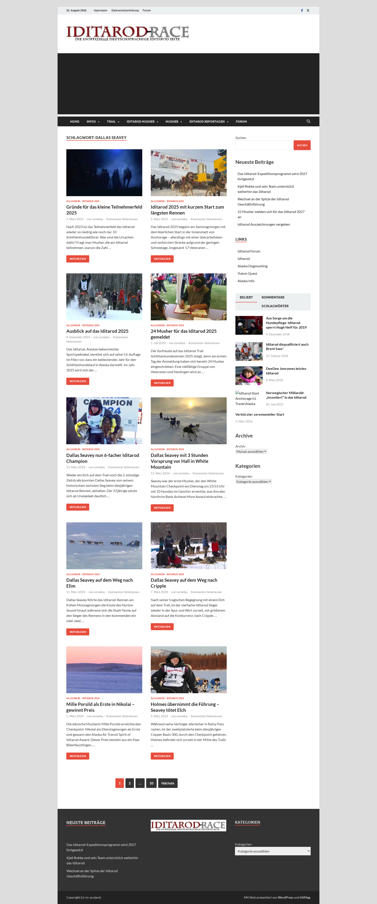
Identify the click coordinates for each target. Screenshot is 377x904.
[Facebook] (302, 10)
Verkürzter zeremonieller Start (259, 414)
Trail (111, 121)
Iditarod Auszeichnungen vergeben (264, 224)
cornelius (97, 219)
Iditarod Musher (140, 121)
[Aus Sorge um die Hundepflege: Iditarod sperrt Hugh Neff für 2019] (249, 318)
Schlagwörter (275, 306)
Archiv (240, 446)
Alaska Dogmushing (252, 266)
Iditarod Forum (249, 251)
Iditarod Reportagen (207, 121)
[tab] (246, 297)
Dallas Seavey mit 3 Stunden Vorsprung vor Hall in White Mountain (179, 461)
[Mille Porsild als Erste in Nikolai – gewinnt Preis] (104, 669)
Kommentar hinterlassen (121, 219)
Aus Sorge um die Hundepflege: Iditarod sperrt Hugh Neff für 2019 (286, 322)
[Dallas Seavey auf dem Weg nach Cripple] (189, 545)
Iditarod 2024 (175, 325)
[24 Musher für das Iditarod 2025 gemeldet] (189, 296)
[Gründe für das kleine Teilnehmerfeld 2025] (104, 172)
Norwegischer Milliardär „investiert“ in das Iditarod (286, 395)
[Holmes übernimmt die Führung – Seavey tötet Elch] (189, 669)
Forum (147, 10)
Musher (172, 121)
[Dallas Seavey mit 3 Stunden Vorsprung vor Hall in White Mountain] (189, 420)
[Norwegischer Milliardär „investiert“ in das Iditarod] (249, 393)
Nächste (167, 783)
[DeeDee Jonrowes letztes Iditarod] (249, 369)
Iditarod (244, 258)
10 (151, 783)
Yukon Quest (247, 273)
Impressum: (101, 10)
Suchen (240, 138)
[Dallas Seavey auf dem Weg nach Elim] (104, 545)
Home (74, 121)
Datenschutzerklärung (125, 10)
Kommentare (273, 297)
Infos (91, 121)
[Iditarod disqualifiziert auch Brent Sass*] (249, 345)
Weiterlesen (76, 257)
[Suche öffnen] (308, 122)
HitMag (305, 897)
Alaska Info (246, 281)
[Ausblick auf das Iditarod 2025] (104, 296)
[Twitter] (308, 10)
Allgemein (73, 201)
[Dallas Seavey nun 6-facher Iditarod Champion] (104, 420)
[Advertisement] (188, 83)
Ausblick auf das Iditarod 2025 (97, 331)
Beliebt (246, 297)
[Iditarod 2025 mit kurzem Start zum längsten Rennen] (189, 172)
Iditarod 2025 (90, 201)
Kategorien (243, 476)
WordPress (285, 897)
